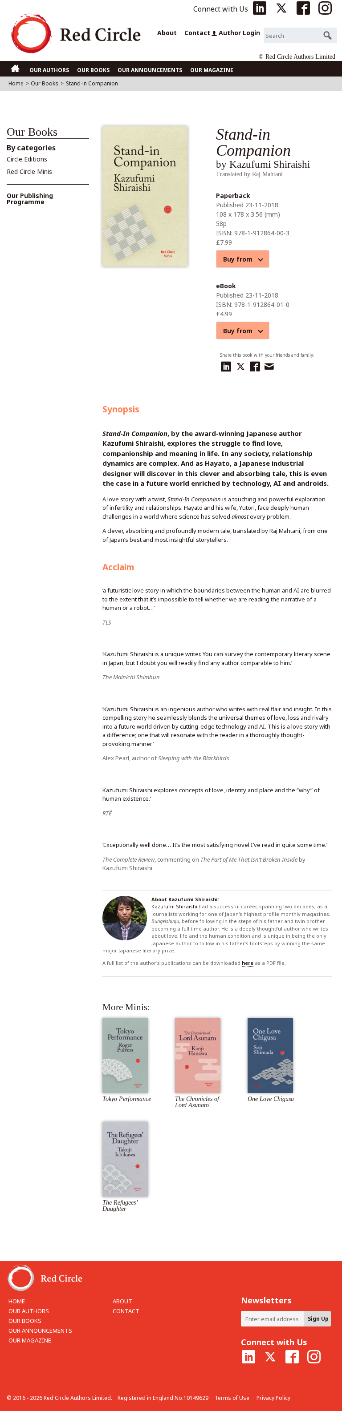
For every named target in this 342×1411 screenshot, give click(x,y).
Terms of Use (232, 1398)
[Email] (270, 365)
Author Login (239, 32)
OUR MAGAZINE (211, 70)
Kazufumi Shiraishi (174, 906)
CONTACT (126, 1311)
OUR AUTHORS (49, 70)
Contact (196, 32)
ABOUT (122, 1301)
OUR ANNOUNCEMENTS (150, 70)
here (247, 962)
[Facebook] (256, 365)
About (167, 32)
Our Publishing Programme (30, 199)
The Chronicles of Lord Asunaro (197, 1102)
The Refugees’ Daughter (119, 1205)
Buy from (241, 259)
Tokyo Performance (126, 1099)
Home (16, 83)
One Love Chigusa (271, 1099)
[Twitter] (242, 365)
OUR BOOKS (93, 70)
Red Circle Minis (29, 171)
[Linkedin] (227, 365)
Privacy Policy (273, 1398)
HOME (16, 1301)
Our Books (44, 83)
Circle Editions (27, 159)
